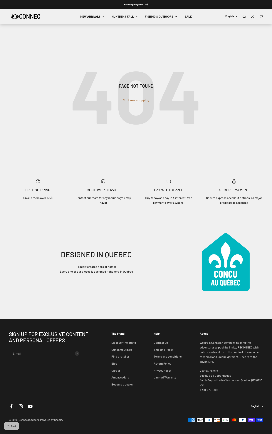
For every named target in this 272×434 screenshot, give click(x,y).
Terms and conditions (168, 356)
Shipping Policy (164, 349)
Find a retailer (120, 356)
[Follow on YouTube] (30, 406)
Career (115, 370)
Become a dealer (122, 384)
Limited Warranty (165, 377)
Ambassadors (120, 377)
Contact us (161, 342)
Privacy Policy (163, 370)
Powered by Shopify (51, 419)
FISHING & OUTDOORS (159, 16)
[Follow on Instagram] (20, 406)
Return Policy (162, 363)
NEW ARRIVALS (90, 16)
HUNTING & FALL (123, 16)
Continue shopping (136, 100)
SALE (188, 16)
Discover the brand (123, 342)
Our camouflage (121, 349)
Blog (114, 363)
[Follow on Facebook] (11, 406)
